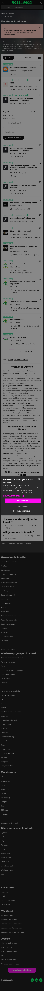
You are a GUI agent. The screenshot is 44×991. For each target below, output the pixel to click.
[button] (22, 496)
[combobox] (39, 479)
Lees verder (35, 493)
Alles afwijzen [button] (23, 506)
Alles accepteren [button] (23, 500)
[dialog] (22, 495)
